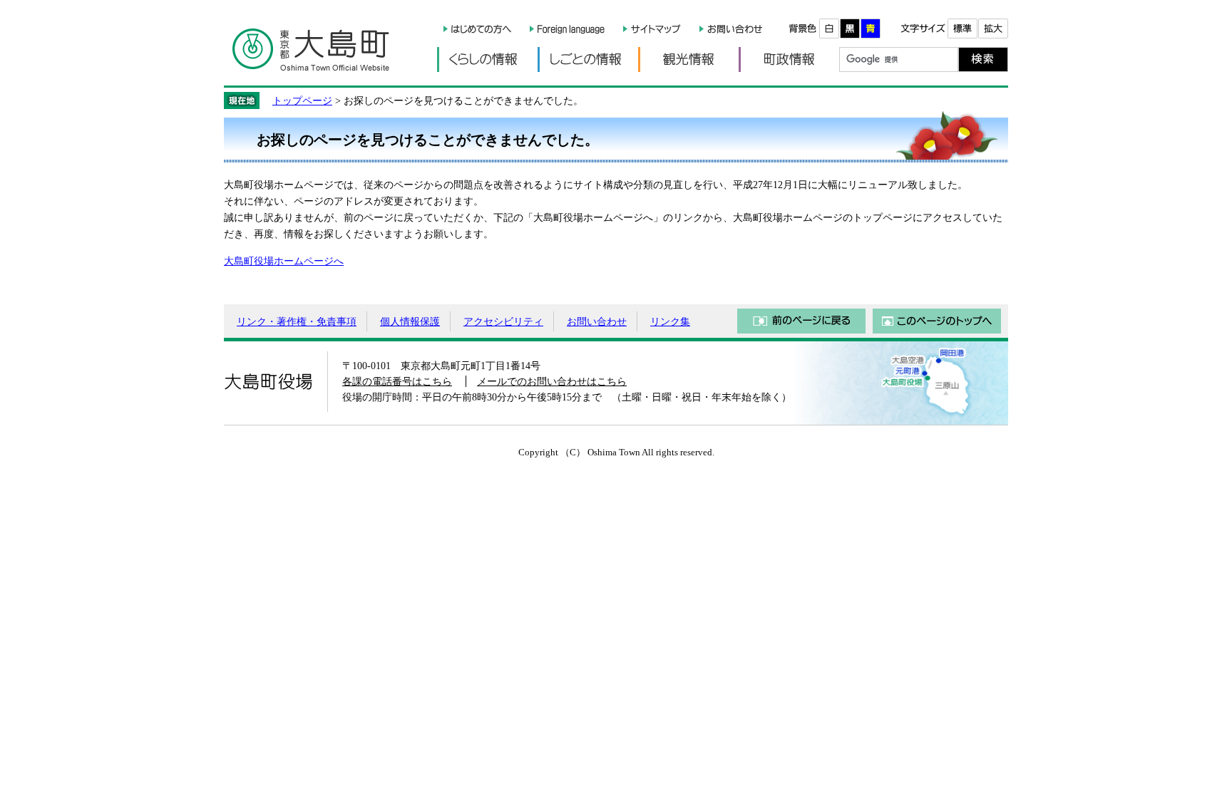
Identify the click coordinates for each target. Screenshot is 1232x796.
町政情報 (789, 59)
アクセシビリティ (503, 321)
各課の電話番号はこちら (397, 381)
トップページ (302, 100)
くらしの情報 (487, 59)
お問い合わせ (597, 321)
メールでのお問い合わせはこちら (552, 381)
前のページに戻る (801, 321)
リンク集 (670, 321)
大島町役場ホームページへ (284, 261)
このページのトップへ (937, 321)
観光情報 (688, 59)
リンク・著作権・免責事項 (296, 321)
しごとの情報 (588, 59)
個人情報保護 (410, 321)
